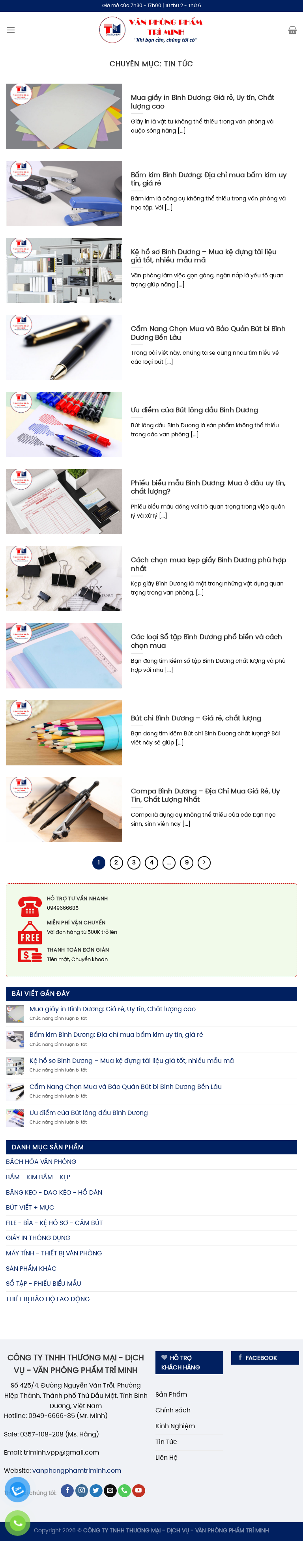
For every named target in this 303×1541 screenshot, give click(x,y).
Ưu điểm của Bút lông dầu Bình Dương (89, 1112)
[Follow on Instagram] (81, 1491)
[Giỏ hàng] (292, 30)
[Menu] (10, 29)
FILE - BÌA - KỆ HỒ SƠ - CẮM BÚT (54, 1223)
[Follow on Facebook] (67, 1491)
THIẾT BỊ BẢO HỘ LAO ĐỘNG (48, 1299)
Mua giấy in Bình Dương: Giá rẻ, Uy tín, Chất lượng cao (113, 1009)
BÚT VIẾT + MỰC (30, 1207)
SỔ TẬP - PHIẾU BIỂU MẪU (43, 1283)
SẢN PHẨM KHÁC (31, 1268)
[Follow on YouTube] (138, 1491)
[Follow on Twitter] (96, 1491)
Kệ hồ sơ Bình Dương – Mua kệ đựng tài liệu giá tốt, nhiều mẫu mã (132, 1060)
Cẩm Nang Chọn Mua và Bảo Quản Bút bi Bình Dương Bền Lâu (126, 1086)
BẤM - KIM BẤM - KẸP (38, 1177)
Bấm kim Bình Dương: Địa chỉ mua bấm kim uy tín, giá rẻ (117, 1034)
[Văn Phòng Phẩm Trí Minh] (151, 30)
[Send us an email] (110, 1491)
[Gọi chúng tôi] (124, 1491)
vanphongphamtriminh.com (76, 1470)
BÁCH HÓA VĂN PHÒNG (41, 1162)
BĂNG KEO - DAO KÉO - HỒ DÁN (54, 1192)
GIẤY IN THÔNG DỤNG (38, 1238)
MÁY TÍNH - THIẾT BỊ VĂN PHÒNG (54, 1253)
